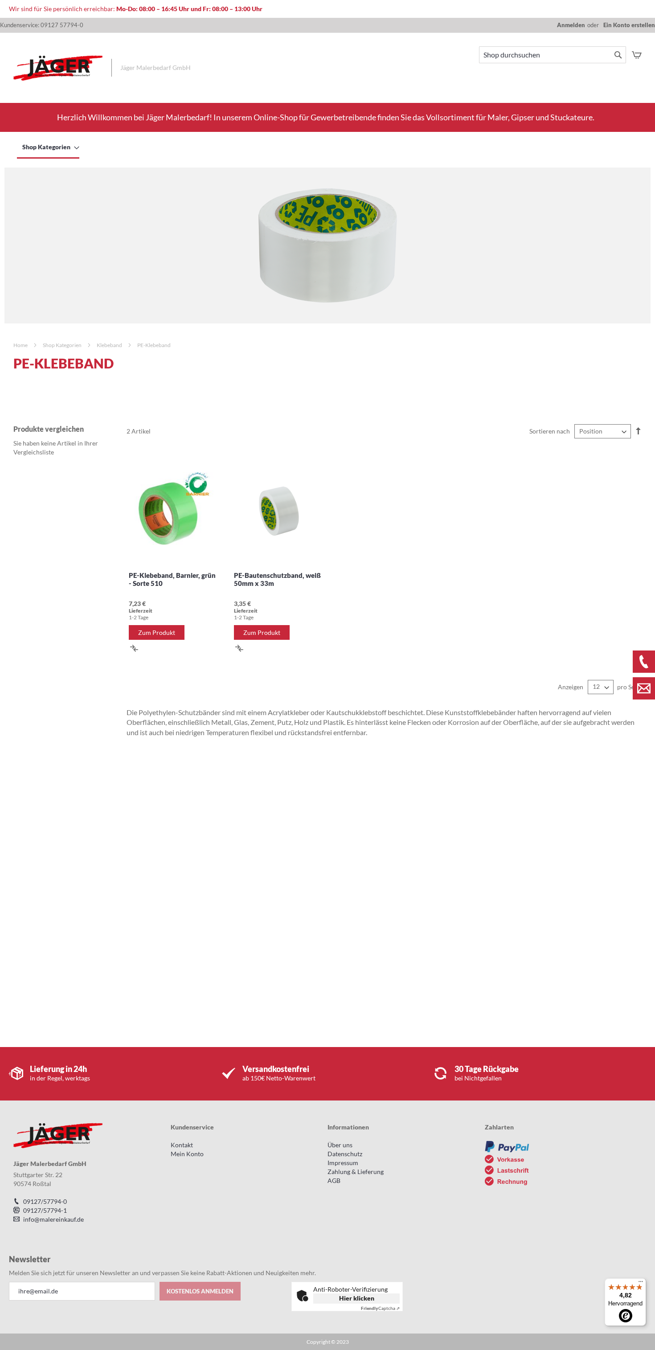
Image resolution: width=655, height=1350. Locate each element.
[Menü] (640, 1283)
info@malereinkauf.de (53, 1219)
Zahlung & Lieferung (356, 1171)
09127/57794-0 (45, 1201)
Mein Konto (187, 1154)
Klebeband (110, 345)
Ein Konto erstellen (629, 25)
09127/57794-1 (45, 1210)
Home (21, 345)
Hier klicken (356, 1298)
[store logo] (57, 68)
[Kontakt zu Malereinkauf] (644, 688)
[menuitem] (48, 147)
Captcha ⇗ (380, 1308)
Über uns (340, 1145)
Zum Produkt (156, 632)
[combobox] (552, 54)
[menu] (327, 147)
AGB (334, 1180)
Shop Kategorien (62, 345)
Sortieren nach (549, 431)
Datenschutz (345, 1154)
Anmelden (571, 25)
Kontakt (182, 1145)
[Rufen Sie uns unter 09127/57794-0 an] (644, 661)
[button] (134, 647)
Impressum (343, 1162)
